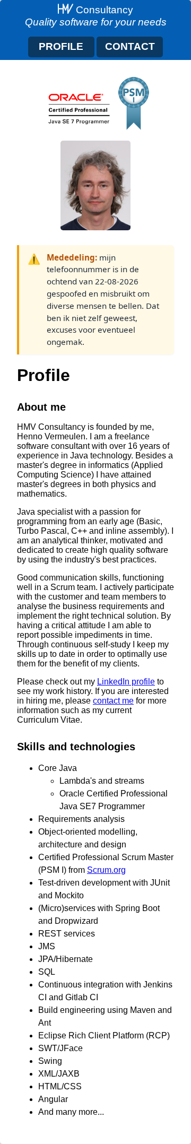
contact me (113, 700)
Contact (130, 46)
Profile (61, 46)
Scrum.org (106, 869)
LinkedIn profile (126, 681)
